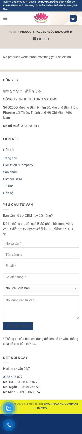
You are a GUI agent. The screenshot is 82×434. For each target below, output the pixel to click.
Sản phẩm (10, 172)
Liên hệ (8, 193)
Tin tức (8, 186)
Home (13, 31)
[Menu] (5, 18)
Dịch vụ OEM (12, 179)
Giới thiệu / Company (18, 165)
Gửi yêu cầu (18, 326)
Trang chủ (10, 158)
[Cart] (73, 18)
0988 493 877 (12, 377)
